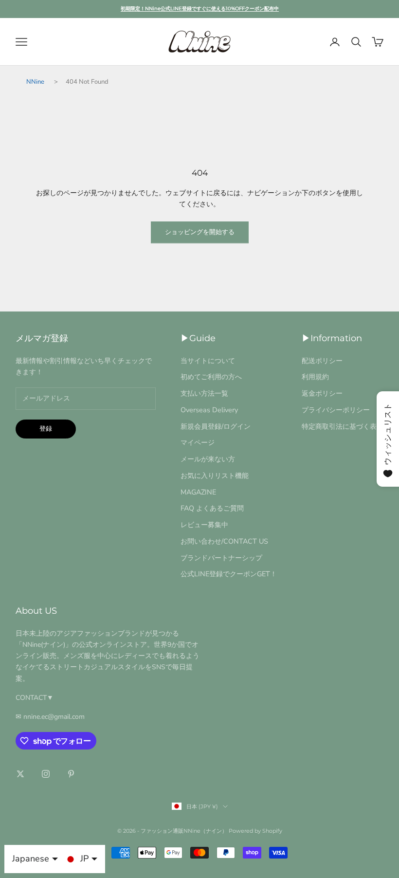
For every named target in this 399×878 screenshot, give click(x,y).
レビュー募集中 (204, 525)
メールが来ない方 (208, 459)
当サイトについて (208, 361)
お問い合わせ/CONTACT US (224, 541)
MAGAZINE (198, 492)
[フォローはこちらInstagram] (46, 774)
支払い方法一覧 (204, 393)
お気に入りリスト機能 (215, 475)
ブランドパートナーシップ (221, 558)
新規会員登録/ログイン (216, 426)
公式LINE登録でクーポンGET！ (229, 574)
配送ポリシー (322, 361)
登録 (45, 428)
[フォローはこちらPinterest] (71, 774)
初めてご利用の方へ (211, 377)
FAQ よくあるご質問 (212, 508)
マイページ (198, 442)
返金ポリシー (322, 393)
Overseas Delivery (209, 410)
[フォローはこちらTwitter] (20, 774)
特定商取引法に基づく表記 (342, 426)
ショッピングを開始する (200, 232)
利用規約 (315, 377)
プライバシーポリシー (336, 410)
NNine (35, 81)
